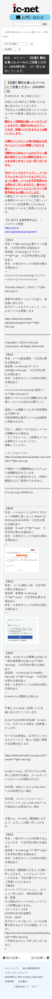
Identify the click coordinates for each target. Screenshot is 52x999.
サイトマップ (11, 968)
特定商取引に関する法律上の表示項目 (24, 977)
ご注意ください (32, 96)
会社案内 (22, 981)
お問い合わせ (33, 17)
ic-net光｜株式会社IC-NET (26, 7)
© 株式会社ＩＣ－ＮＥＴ (26, 986)
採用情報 (9, 981)
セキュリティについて (16, 973)
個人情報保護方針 (31, 968)
